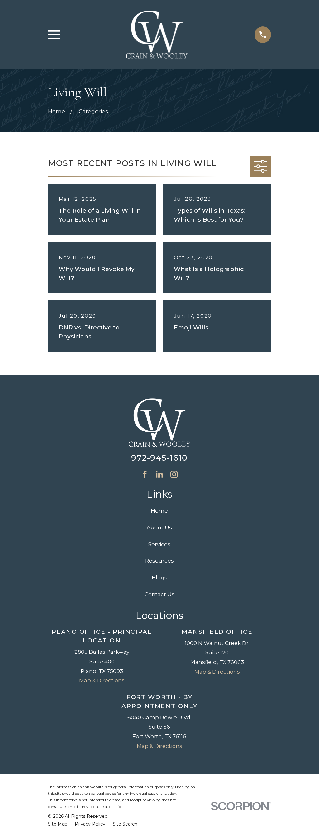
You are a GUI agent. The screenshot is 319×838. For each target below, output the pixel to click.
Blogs (159, 577)
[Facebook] (145, 474)
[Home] (157, 34)
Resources (159, 561)
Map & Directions (102, 680)
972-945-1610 (159, 458)
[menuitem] (58, 824)
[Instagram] (174, 474)
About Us (159, 527)
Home (159, 511)
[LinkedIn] (159, 474)
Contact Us (159, 594)
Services (159, 544)
